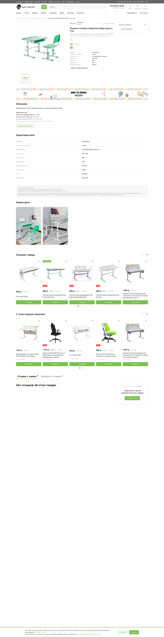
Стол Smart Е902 (22, 296)
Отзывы (50, 2)
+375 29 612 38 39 (116, 7)
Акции (78, 2)
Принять (134, 632)
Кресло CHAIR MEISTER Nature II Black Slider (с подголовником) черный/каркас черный (54, 355)
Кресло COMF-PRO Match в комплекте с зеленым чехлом (106, 355)
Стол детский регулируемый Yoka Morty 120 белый (54, 296)
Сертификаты (70, 2)
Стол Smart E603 (75, 355)
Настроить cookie (40, 632)
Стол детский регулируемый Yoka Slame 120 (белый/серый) (81, 296)
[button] (147, 255)
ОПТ (63, 2)
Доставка (38, 2)
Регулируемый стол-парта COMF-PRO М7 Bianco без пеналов (27, 355)
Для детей (25, 18)
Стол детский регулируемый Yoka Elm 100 (107, 296)
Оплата (44, 2)
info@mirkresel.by (118, 8)
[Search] (105, 7)
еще (71, 39)
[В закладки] (39, 261)
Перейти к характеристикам (79, 68)
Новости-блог (29, 2)
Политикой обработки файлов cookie (89, 634)
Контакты (57, 2)
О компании (19, 2)
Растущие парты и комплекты (38, 18)
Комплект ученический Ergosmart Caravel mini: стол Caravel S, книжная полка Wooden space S (135, 296)
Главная (18, 18)
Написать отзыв (132, 398)
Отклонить (122, 632)
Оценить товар (109, 23)
